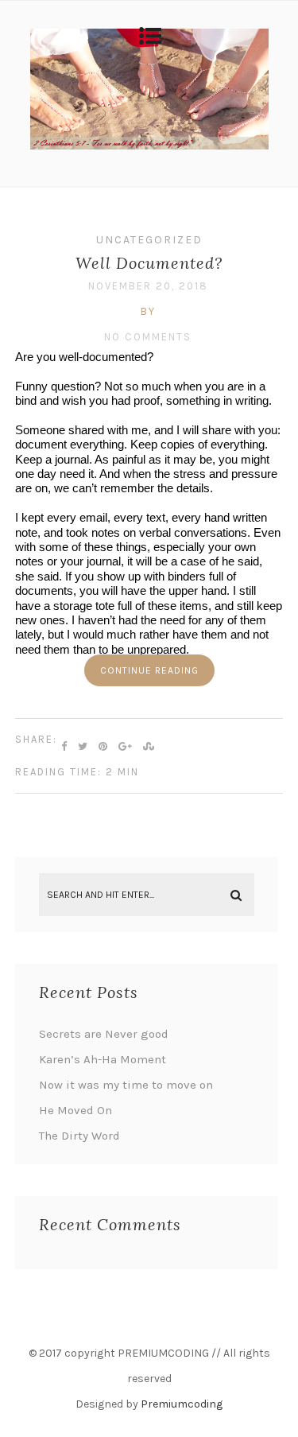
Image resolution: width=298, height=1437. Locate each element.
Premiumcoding (182, 1404)
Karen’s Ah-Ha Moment (102, 1059)
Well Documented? (149, 263)
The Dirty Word (79, 1135)
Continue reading (149, 670)
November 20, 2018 (148, 286)
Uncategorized (149, 240)
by (148, 311)
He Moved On (75, 1110)
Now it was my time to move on (126, 1085)
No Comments (148, 337)
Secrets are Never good (103, 1034)
